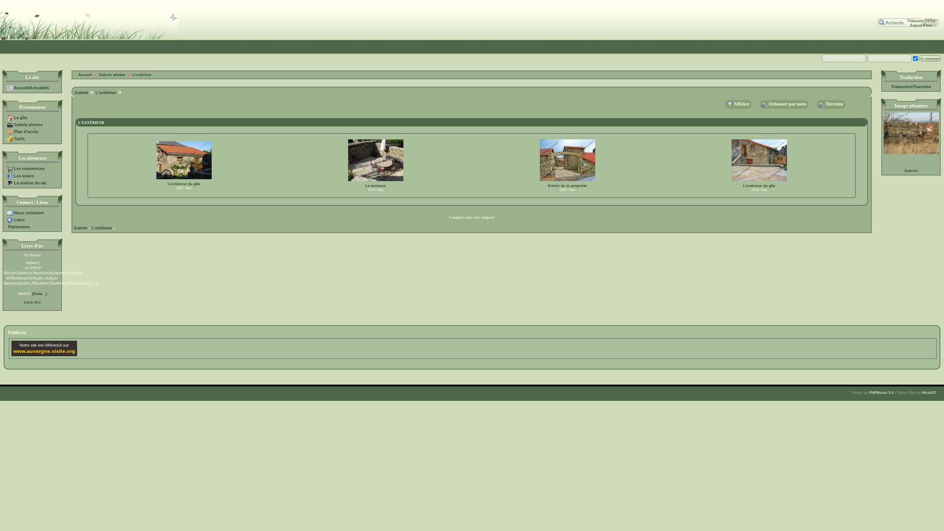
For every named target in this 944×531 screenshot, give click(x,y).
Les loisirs (24, 176)
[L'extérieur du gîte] (184, 178)
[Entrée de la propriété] (567, 180)
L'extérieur (142, 75)
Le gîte (20, 117)
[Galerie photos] (10, 124)
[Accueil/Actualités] (10, 88)
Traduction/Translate (911, 86)
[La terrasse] (375, 180)
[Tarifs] (10, 138)
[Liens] (10, 220)
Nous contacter (29, 213)
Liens (19, 220)
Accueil (85, 75)
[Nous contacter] (10, 213)
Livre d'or (32, 302)
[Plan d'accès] (10, 131)
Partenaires (19, 227)
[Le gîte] (10, 117)
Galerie (911, 171)
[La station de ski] (10, 183)
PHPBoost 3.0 (881, 393)
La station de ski (30, 183)
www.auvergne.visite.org (44, 351)
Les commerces (29, 168)
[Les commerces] (10, 168)
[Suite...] (39, 294)
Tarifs (19, 138)
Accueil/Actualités (31, 88)
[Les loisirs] (10, 176)
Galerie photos (28, 124)
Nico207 (929, 393)
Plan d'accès (26, 131)
